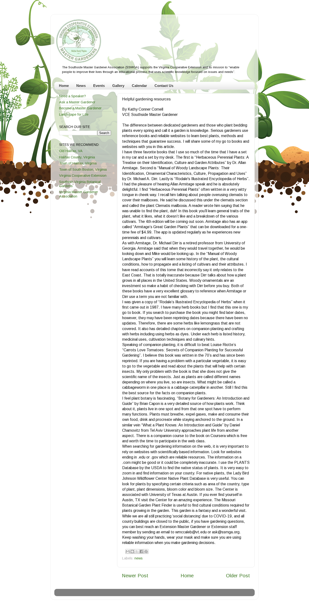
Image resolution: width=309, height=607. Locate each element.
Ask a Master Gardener (77, 102)
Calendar (139, 86)
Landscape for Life (73, 114)
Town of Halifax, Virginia (78, 163)
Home (64, 86)
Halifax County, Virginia (77, 157)
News (81, 86)
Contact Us (163, 86)
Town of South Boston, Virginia (83, 169)
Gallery (118, 86)
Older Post (238, 575)
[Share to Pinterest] (146, 551)
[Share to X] (136, 551)
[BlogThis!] (132, 551)
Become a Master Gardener (80, 108)
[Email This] (127, 551)
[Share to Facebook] (141, 551)
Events (99, 86)
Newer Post (135, 575)
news (138, 558)
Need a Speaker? (72, 96)
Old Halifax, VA (71, 151)
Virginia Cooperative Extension (82, 175)
